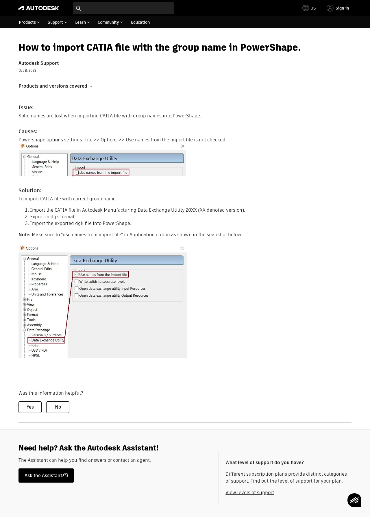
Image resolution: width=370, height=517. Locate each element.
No (58, 407)
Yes (30, 407)
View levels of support (249, 492)
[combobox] (123, 8)
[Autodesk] (38, 8)
